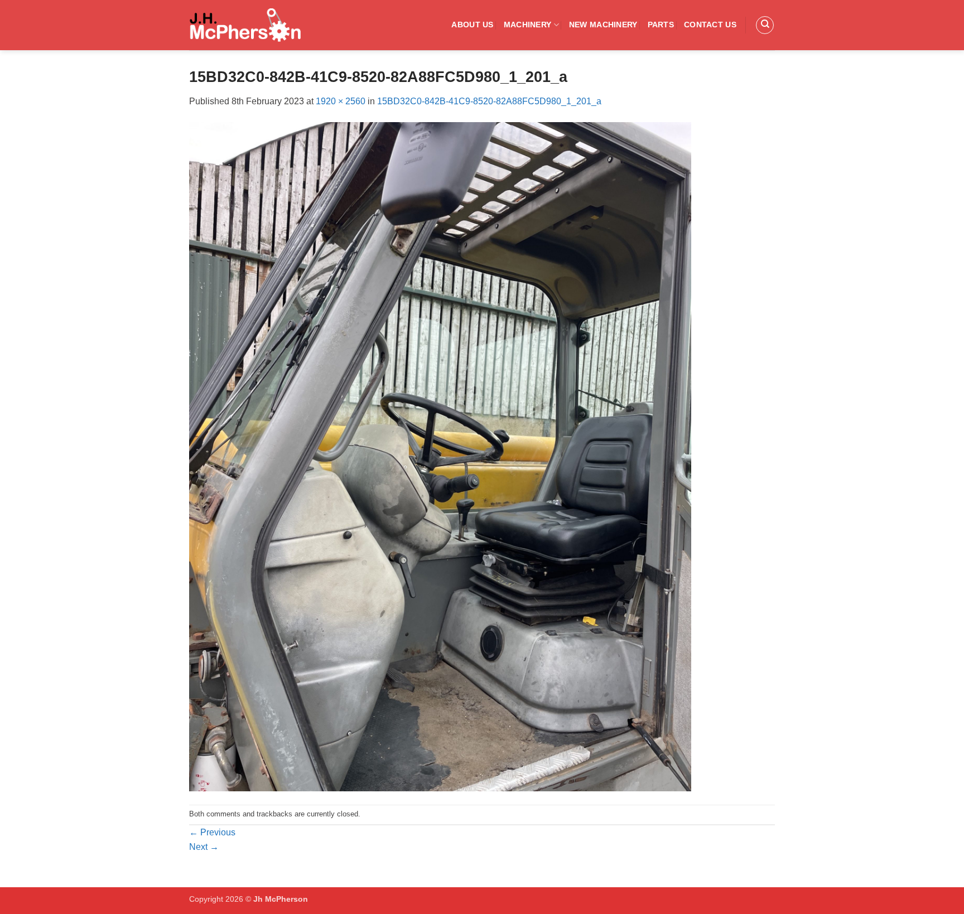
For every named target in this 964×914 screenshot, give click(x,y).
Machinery (528, 24)
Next (204, 847)
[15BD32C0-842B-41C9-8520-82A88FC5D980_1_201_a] (440, 456)
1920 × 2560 (340, 101)
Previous (212, 832)
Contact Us (710, 24)
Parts (661, 24)
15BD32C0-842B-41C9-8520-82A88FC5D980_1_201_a (489, 101)
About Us (472, 24)
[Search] (765, 25)
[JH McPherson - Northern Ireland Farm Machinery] (245, 25)
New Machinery (603, 24)
